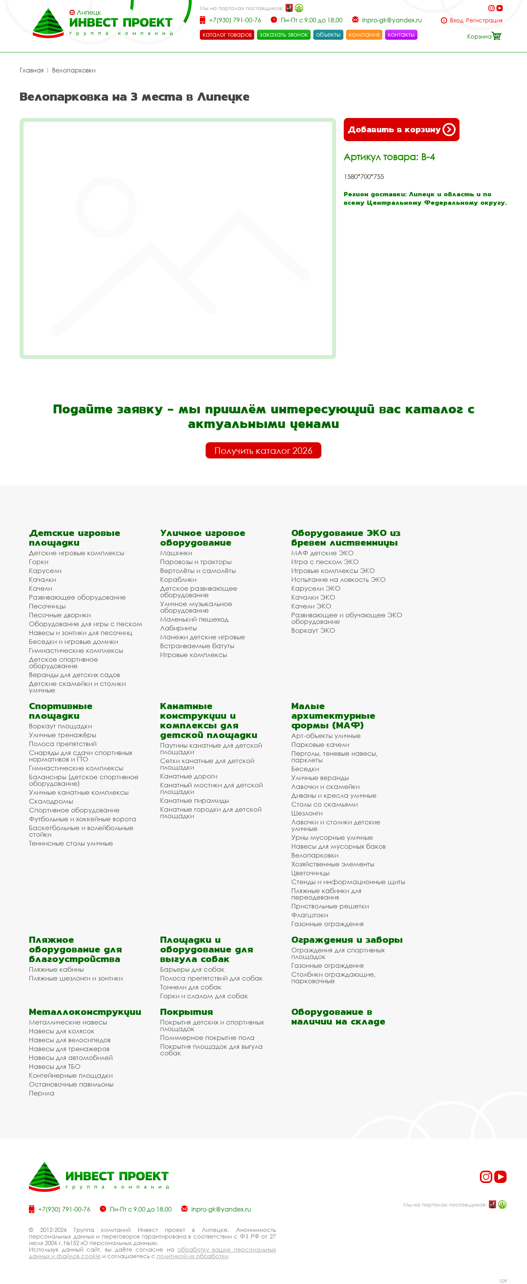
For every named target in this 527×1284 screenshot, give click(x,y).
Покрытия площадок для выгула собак (211, 1049)
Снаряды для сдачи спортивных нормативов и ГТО (80, 755)
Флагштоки (309, 915)
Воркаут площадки (60, 726)
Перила (41, 1093)
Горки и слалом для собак (204, 995)
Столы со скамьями (324, 804)
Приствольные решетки (330, 906)
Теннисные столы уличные (71, 843)
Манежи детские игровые (202, 637)
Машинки (176, 552)
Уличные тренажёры (62, 734)
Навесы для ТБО (55, 1066)
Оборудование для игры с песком (85, 623)
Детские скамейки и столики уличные (77, 686)
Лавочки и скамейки (325, 786)
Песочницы (47, 606)
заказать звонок (284, 34)
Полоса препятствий (62, 743)
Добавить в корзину (394, 129)
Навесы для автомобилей (71, 1057)
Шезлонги (307, 813)
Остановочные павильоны (71, 1084)
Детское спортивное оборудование (63, 662)
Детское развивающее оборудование (198, 591)
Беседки (305, 768)
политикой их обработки (192, 1255)
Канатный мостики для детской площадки (211, 788)
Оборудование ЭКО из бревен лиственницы (345, 537)
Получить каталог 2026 (263, 450)
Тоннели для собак (190, 987)
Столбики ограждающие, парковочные (333, 977)
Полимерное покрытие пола (207, 1037)
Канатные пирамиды (194, 800)
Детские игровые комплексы (76, 552)
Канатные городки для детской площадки (211, 812)
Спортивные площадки (61, 710)
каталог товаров (227, 34)
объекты (328, 34)
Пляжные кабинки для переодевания (326, 893)
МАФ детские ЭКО (322, 552)
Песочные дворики (60, 615)
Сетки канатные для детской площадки (207, 763)
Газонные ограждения (327, 923)
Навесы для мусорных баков (338, 846)
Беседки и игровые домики (73, 641)
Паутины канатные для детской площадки (211, 748)
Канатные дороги (188, 776)
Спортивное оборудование (74, 810)
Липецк (89, 12)
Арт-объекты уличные (326, 735)
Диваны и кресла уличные (334, 795)
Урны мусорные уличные (332, 837)
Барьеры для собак (192, 969)
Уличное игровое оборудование (202, 537)
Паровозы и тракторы (195, 561)
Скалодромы (51, 801)
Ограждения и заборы (347, 939)
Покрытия (186, 1011)
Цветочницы (310, 872)
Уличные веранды (320, 777)
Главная (32, 70)
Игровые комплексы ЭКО (333, 570)
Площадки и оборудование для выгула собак (206, 949)
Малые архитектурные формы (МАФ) (333, 715)
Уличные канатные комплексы (78, 792)
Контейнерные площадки (71, 1075)
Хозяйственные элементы (332, 864)
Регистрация (484, 20)
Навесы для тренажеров (69, 1048)
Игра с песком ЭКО (325, 561)
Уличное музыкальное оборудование (196, 606)
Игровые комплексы (193, 654)
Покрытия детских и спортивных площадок (212, 1025)
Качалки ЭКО (313, 597)
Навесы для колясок (62, 1031)
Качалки (42, 579)
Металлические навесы (68, 1022)
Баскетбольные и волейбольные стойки (81, 830)
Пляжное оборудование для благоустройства (75, 949)
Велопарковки (74, 70)
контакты (401, 34)
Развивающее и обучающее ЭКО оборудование (346, 618)
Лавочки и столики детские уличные (335, 825)
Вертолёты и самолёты (198, 570)
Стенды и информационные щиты (348, 881)
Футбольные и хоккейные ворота (82, 819)
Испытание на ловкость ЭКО (338, 579)
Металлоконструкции (85, 1011)
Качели (40, 588)
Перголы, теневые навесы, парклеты (334, 756)
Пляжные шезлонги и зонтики (76, 978)
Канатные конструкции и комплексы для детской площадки (208, 720)
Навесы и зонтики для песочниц (80, 632)
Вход (456, 20)
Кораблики (178, 579)
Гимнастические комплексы (76, 650)
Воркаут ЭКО (313, 630)
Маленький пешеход (194, 619)
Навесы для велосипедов (70, 1039)
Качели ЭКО (311, 606)
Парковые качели (320, 744)
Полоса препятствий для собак (211, 978)
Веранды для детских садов (74, 674)
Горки (38, 561)
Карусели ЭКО (316, 588)
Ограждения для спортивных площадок (338, 953)
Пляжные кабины (56, 969)
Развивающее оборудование (77, 597)
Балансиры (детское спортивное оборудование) (84, 780)
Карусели (45, 570)
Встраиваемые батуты (197, 645)
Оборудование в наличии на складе (338, 1016)
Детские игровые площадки (74, 537)
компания (364, 34)
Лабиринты (178, 628)
